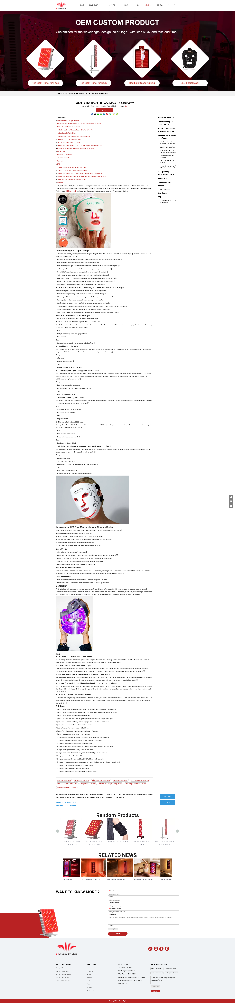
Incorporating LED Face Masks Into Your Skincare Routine (75, 148)
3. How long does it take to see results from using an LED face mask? (80, 173)
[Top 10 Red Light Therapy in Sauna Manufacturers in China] (157, 877)
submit (118, 933)
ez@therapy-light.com (128, 971)
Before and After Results (65, 155)
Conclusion (60, 161)
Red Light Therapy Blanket (63, 974)
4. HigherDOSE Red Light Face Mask (69, 139)
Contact (89, 987)
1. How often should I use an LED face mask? (72, 167)
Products (90, 971)
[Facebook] (161, 949)
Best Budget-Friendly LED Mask (135, 784)
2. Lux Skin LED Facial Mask (67, 133)
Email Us (167, 802)
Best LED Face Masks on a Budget (68, 127)
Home (89, 968)
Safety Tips (61, 152)
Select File (113, 929)
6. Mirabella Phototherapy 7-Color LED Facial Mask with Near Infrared (80, 145)
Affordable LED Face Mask (101, 780)
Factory (89, 977)
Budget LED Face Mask (81, 780)
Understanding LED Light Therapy (68, 121)
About (89, 974)
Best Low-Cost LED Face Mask (67, 784)
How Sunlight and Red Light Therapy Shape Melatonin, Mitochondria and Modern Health (101, 879)
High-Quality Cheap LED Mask (66, 787)
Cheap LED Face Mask (120, 780)
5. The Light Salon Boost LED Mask (69, 142)
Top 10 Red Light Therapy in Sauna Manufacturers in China (154, 879)
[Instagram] (156, 949)
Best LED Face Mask (64, 780)
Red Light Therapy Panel (63, 968)
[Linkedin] (167, 949)
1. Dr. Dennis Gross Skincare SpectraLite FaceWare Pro (75, 130)
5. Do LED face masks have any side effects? (72, 179)
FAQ (58, 164)
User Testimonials (63, 158)
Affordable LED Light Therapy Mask (110, 784)
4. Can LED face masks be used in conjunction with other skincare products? (82, 176)
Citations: (60, 183)
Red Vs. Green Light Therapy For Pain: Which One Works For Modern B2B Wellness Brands (128, 879)
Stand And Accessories (63, 981)
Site (126, 106)
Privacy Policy (91, 990)
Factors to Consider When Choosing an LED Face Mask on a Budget (79, 124)
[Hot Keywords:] (169, 5)
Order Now (167, 796)
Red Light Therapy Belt (62, 977)
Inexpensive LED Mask (88, 784)
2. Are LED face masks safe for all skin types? (73, 170)
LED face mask (71, 191)
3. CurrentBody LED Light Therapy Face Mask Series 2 (75, 136)
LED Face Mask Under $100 (140, 780)
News (89, 984)
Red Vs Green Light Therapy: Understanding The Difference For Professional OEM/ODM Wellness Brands (74, 879)
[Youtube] (150, 949)
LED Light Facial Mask (62, 971)
